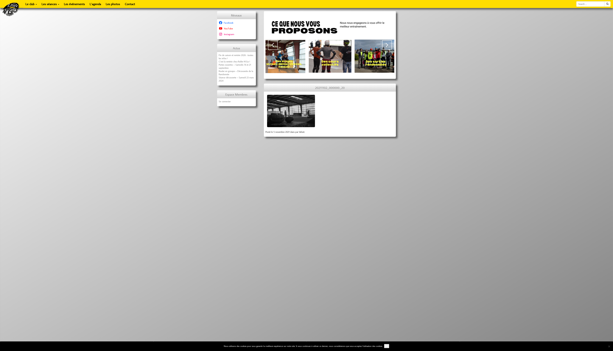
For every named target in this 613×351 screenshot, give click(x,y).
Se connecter (225, 101)
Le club (30, 4)
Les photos (113, 4)
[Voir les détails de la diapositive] (329, 45)
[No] (609, 346)
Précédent (273, 45)
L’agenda (95, 4)
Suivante (387, 45)
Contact (130, 4)
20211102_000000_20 (330, 88)
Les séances (50, 4)
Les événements (74, 4)
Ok (386, 346)
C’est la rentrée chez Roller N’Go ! (234, 61)
